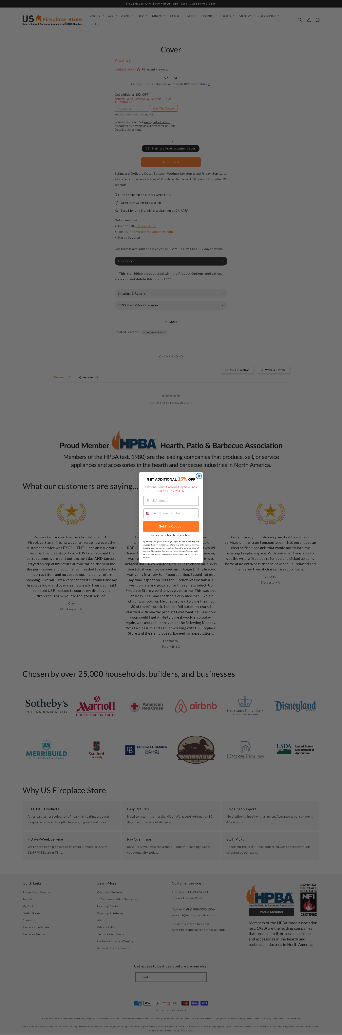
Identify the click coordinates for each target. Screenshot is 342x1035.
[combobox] (150, 513)
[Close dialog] (199, 476)
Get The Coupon (171, 526)
